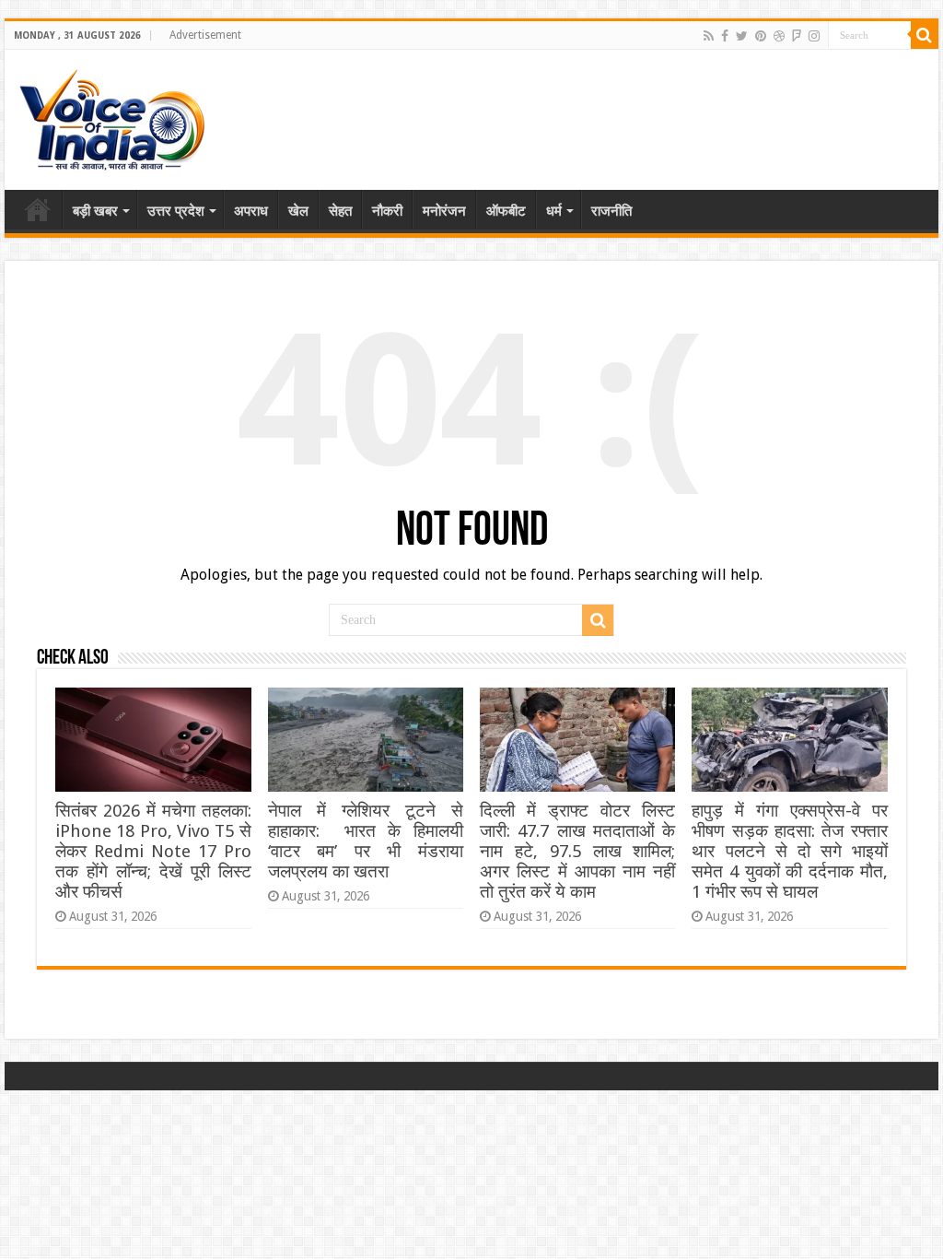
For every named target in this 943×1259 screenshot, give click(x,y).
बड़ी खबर (95, 211)
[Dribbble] (779, 36)
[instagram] (814, 36)
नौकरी (387, 211)
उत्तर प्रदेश (175, 211)
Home (38, 209)
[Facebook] (724, 36)
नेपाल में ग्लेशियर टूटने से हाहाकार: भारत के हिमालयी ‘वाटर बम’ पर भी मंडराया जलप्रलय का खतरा (365, 841)
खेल (298, 211)
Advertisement (205, 35)
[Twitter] (742, 36)
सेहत (340, 211)
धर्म (554, 211)
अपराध (251, 211)
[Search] (924, 35)
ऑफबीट (506, 211)
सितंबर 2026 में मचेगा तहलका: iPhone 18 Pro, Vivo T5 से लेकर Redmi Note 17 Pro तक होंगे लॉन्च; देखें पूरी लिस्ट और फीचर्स (152, 851)
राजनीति (611, 211)
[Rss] (709, 36)
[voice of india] (111, 116)
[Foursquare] (796, 36)
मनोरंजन (444, 211)
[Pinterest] (760, 36)
